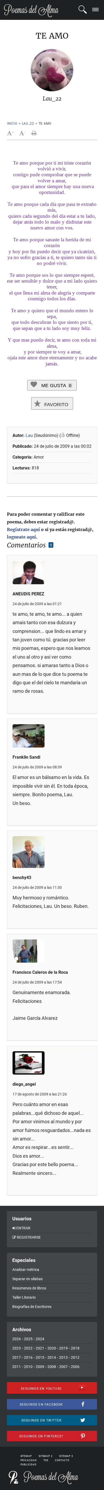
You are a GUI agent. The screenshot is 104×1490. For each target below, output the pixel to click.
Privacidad (29, 1460)
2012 (75, 1357)
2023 (16, 1348)
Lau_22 (28, 123)
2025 (28, 1339)
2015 (40, 1357)
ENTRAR (23, 1228)
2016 (28, 1357)
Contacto (62, 1460)
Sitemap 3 (66, 1456)
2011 (16, 1367)
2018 (75, 1348)
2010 (28, 1367)
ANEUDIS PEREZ (28, 593)
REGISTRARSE (29, 1237)
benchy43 (22, 877)
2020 (51, 1348)
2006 (75, 1367)
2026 (16, 1339)
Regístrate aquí (23, 529)
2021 (40, 1348)
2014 (51, 1357)
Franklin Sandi (26, 757)
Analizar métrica (25, 1269)
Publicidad (29, 1464)
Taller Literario (24, 1297)
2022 (28, 1348)
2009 (40, 1367)
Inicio (12, 123)
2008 (51, 1367)
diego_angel (24, 1084)
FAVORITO (55, 404)
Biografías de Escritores (31, 1306)
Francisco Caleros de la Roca (40, 972)
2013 (63, 1357)
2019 (63, 1348)
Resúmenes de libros (29, 1288)
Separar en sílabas (27, 1279)
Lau (29, 435)
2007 (63, 1367)
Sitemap (26, 1456)
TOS (46, 1460)
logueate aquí (21, 537)
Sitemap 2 (46, 1456)
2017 (16, 1357)
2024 (40, 1339)
